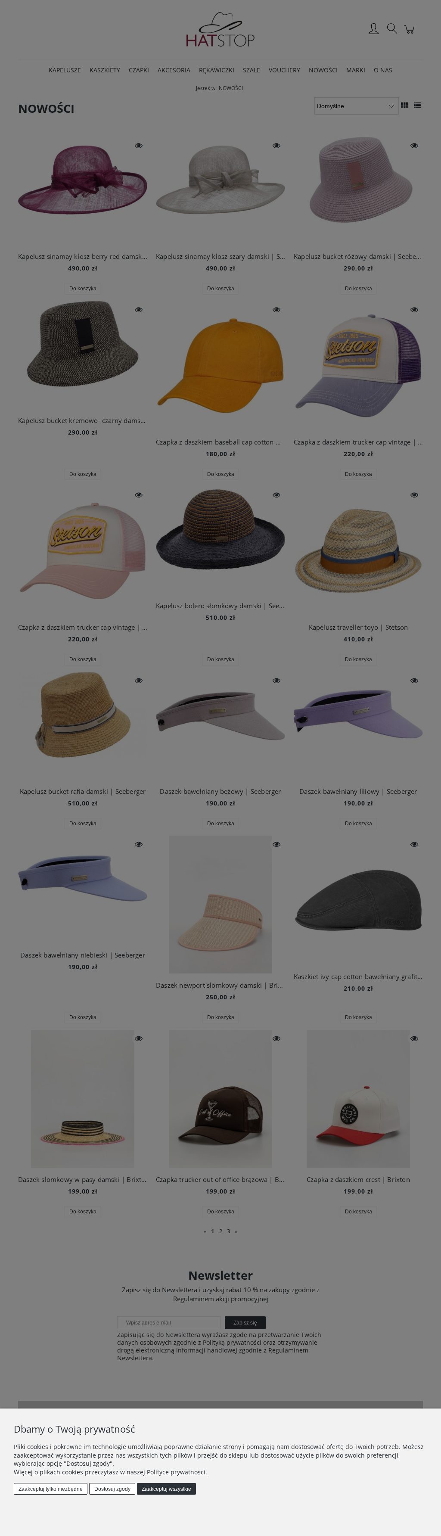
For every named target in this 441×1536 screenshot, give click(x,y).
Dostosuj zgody (112, 1489)
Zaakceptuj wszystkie (166, 1489)
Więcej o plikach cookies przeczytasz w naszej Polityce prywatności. (110, 1472)
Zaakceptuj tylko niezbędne (51, 1489)
